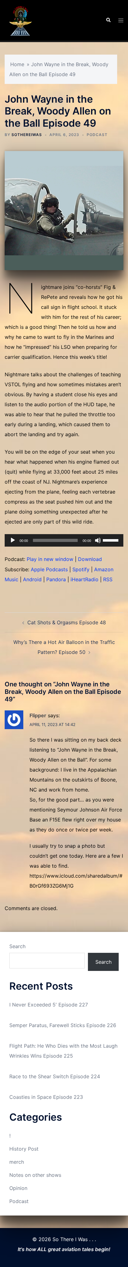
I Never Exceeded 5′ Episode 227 (48, 1004)
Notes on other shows (35, 1175)
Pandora (56, 579)
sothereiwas (26, 134)
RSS (107, 579)
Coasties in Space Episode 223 (46, 1097)
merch (16, 1162)
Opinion (18, 1188)
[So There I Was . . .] (20, 20)
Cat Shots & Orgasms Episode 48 (66, 622)
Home (17, 64)
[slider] (111, 539)
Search (17, 946)
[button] (108, 20)
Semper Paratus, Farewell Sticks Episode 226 (62, 1025)
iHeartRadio (84, 579)
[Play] (13, 540)
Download (90, 559)
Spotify (80, 569)
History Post (24, 1149)
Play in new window (50, 559)
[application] (64, 540)
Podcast (97, 134)
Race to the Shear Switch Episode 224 (54, 1076)
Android (32, 579)
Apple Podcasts (49, 569)
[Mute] (98, 540)
